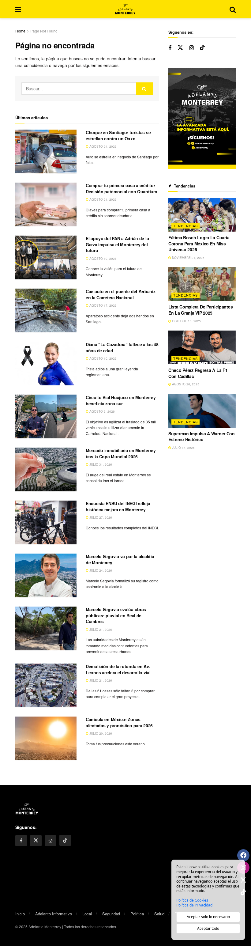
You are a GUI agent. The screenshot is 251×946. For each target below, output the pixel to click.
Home (20, 30)
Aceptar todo (208, 928)
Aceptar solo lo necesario (208, 916)
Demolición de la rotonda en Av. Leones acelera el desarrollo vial (118, 669)
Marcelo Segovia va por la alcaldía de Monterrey (120, 559)
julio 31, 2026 (100, 464)
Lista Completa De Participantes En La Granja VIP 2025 (200, 310)
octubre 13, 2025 (186, 321)
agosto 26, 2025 (185, 384)
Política (137, 914)
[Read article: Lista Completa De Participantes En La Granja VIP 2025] (202, 284)
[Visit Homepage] (125, 9)
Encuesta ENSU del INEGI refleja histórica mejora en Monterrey (118, 506)
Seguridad (111, 914)
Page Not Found (44, 30)
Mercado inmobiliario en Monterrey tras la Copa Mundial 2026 (121, 453)
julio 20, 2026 (100, 733)
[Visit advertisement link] (202, 118)
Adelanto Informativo (53, 914)
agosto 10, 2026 (102, 358)
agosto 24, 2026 (102, 146)
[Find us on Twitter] (180, 47)
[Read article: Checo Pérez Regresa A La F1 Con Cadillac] (202, 347)
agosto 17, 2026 (102, 305)
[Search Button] (233, 9)
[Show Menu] (18, 9)
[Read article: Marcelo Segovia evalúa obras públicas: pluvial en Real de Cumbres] (46, 628)
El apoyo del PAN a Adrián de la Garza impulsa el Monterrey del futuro (117, 244)
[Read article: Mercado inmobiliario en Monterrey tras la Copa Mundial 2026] (46, 469)
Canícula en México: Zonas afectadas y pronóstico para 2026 (119, 722)
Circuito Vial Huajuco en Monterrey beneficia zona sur (120, 400)
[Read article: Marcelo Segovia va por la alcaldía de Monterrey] (46, 575)
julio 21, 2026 (100, 629)
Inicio (20, 914)
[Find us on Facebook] (169, 47)
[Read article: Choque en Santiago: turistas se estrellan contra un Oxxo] (46, 151)
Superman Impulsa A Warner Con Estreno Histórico (201, 436)
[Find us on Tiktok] (202, 47)
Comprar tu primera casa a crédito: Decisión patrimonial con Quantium (121, 188)
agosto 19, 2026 (102, 258)
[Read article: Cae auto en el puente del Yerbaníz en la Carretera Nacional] (46, 310)
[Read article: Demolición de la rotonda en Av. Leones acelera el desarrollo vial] (46, 685)
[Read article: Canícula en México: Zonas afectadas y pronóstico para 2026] (46, 738)
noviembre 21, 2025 (187, 257)
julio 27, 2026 (100, 517)
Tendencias (185, 225)
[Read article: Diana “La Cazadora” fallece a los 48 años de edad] (46, 363)
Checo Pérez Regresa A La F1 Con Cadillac (197, 373)
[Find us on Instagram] (191, 47)
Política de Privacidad (194, 905)
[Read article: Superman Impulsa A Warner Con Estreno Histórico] (202, 411)
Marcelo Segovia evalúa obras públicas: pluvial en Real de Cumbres (116, 615)
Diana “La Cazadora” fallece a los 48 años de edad (122, 347)
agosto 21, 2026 (102, 199)
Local (87, 914)
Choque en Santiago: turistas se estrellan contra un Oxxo (118, 135)
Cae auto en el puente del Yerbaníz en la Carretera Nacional (120, 294)
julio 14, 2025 (183, 447)
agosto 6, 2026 (101, 411)
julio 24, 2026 (100, 570)
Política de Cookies (192, 900)
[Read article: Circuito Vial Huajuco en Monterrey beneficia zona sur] (46, 416)
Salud (159, 914)
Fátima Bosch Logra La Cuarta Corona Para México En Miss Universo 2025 (199, 243)
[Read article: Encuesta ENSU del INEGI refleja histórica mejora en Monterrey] (46, 522)
